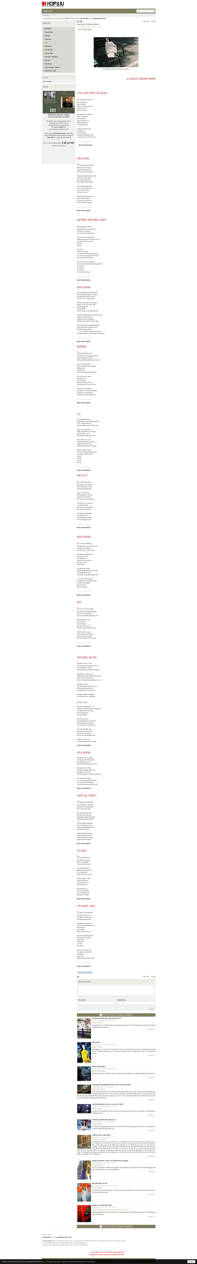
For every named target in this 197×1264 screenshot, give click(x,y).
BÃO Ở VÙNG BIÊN (98, 1066)
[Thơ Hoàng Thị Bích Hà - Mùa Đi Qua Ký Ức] (84, 1028)
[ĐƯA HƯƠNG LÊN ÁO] (84, 1192)
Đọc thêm (150, 1029)
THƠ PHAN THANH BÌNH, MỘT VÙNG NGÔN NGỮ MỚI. (111, 1085)
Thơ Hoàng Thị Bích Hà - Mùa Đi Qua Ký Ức (106, 1018)
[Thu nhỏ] (78, 21)
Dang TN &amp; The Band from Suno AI (115, 1210)
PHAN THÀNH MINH (84, 29)
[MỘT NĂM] (84, 1052)
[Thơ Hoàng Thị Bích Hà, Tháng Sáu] (84, 1124)
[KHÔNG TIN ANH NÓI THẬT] (84, 1213)
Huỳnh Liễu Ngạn (97, 1047)
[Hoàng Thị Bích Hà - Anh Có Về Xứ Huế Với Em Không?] (84, 1170)
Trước (147, 21)
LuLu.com (70, 133)
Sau (152, 21)
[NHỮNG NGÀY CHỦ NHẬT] (84, 1142)
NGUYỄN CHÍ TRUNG (99, 1139)
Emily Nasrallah (47, 81)
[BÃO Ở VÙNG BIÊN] (84, 1073)
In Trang (78, 977)
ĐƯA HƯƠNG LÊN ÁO (99, 1183)
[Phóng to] (81, 21)
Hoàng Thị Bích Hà (97, 1023)
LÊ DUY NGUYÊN (98, 1210)
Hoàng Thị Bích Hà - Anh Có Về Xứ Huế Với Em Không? (110, 1161)
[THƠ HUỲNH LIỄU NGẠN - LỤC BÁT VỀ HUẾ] (84, 1108)
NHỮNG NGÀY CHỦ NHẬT (101, 1135)
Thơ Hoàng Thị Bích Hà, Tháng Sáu (103, 1120)
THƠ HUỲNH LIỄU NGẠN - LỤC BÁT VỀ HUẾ (107, 1104)
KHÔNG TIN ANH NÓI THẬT (102, 1205)
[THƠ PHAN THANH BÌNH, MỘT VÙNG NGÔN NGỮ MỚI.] (84, 1089)
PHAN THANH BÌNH (98, 1071)
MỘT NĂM (96, 1042)
